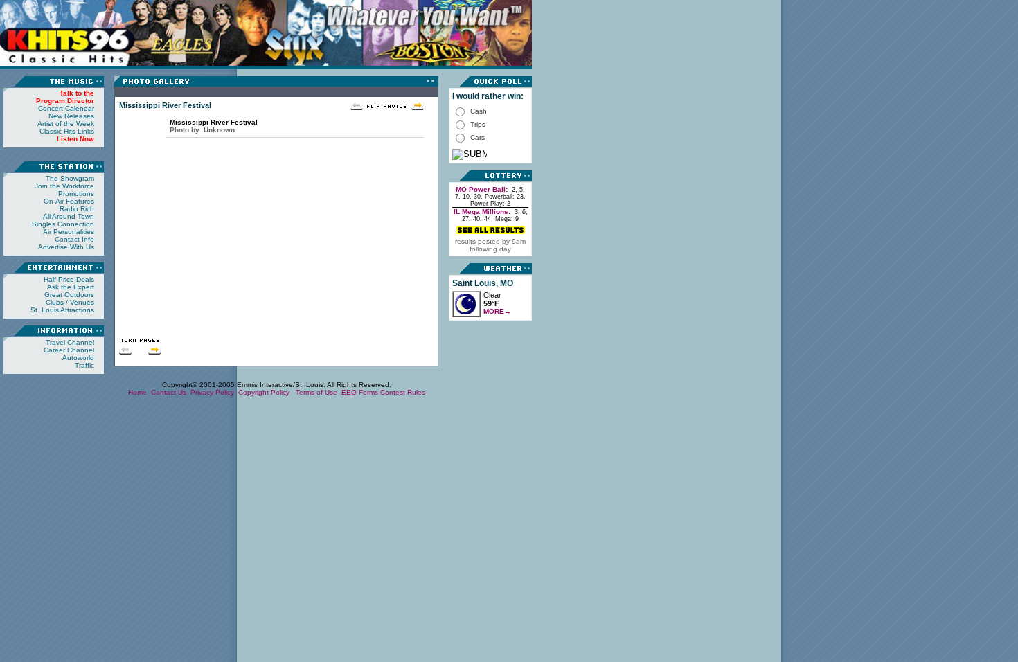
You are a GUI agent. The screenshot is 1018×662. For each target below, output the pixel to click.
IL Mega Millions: (482, 211)
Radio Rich (77, 209)
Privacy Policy (212, 392)
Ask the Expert (70, 287)
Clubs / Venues (70, 302)
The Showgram (70, 178)
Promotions (76, 193)
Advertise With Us (66, 247)
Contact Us (168, 392)
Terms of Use (316, 392)
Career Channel (69, 350)
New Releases (71, 116)
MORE (497, 311)
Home (137, 392)
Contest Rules (402, 392)
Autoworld (78, 357)
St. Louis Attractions (62, 310)
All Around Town (68, 216)
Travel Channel (70, 342)
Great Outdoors (69, 294)
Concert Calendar (66, 108)
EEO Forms (359, 392)
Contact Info (74, 239)
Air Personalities (68, 231)
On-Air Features (69, 201)
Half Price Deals (69, 279)
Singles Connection (63, 224)
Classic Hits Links (66, 131)
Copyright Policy (265, 392)
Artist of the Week (65, 123)
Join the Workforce (64, 186)
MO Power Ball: (482, 189)
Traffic (84, 365)
